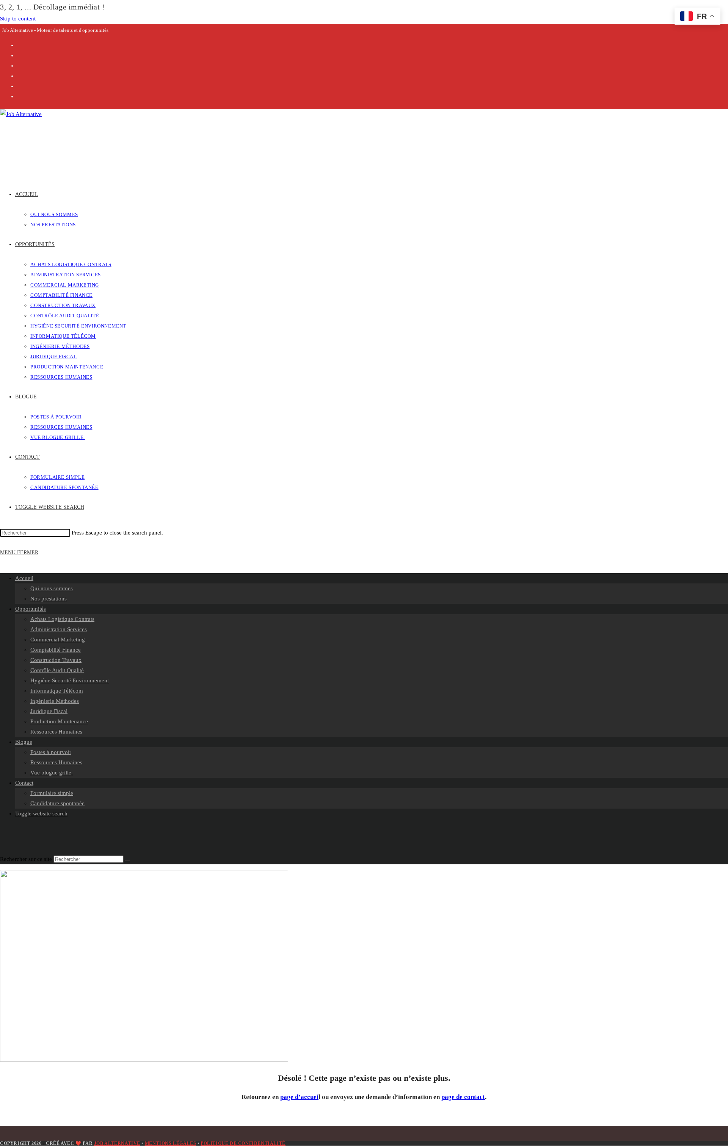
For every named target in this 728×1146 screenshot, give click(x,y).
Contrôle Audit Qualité (57, 670)
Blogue (23, 742)
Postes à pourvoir (50, 752)
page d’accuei (299, 1097)
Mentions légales (170, 1143)
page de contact (463, 1097)
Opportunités (30, 609)
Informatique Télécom (56, 691)
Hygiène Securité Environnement (69, 680)
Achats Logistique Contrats (62, 619)
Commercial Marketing (57, 639)
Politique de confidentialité (243, 1143)
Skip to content (18, 19)
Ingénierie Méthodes (54, 701)
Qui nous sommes (51, 588)
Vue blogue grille (51, 773)
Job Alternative (117, 1143)
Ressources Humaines (56, 732)
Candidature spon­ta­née (57, 803)
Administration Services (58, 629)
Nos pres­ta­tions (48, 599)
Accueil (24, 578)
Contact (24, 783)
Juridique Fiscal (48, 711)
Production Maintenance (59, 721)
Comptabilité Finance (55, 650)
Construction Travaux (56, 660)
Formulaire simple (51, 793)
